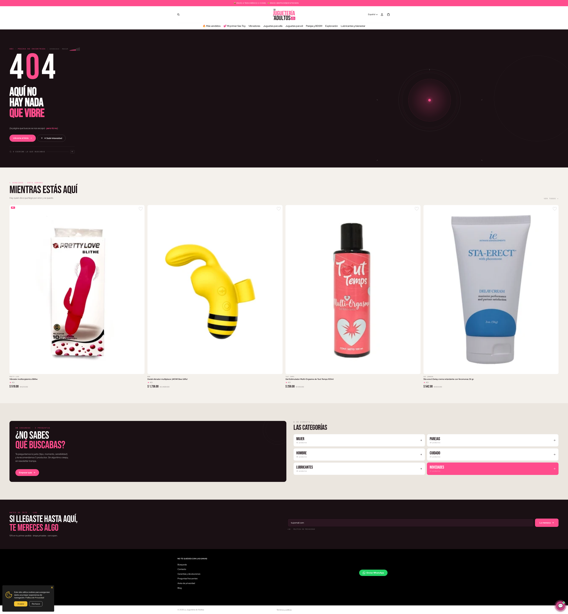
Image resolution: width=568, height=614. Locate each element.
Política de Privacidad (34, 597)
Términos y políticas (284, 610)
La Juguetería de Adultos (194, 610)
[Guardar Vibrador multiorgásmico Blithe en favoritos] (140, 209)
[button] (42, 149)
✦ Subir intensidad (53, 138)
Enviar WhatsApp (375, 573)
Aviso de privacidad (186, 583)
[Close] (51, 587)
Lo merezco (545, 522)
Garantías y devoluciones (189, 574)
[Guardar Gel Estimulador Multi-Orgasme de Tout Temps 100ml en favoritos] (416, 209)
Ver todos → (551, 199)
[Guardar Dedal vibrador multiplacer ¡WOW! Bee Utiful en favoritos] (278, 209)
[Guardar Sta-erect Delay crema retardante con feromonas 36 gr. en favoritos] (554, 209)
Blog (180, 588)
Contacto (182, 569)
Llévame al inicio (21, 138)
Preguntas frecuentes (187, 578)
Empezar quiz (25, 472)
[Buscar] (178, 14)
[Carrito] (388, 14)
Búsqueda (182, 564)
